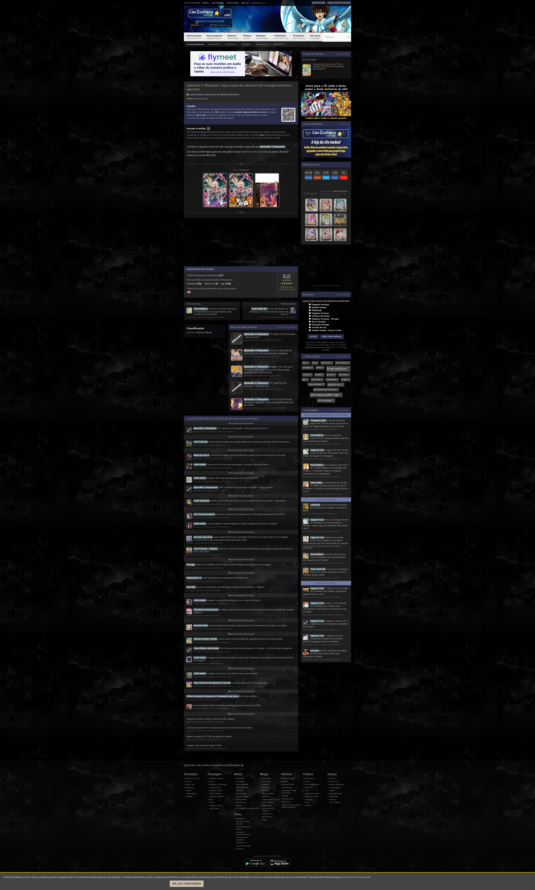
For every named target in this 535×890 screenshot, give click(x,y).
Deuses (212, 802)
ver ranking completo (340, 410)
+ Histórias (280, 36)
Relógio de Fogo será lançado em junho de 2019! (226, 478)
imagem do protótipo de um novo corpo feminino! (227, 600)
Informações (194, 36)
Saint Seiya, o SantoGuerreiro (243, 823)
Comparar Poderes (215, 805)
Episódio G (264, 784)
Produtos (299, 36)
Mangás (262, 36)
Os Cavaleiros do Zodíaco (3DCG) (247, 808)
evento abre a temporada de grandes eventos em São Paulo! (238, 639)
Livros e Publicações (311, 784)
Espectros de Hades (216, 796)
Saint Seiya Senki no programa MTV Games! (217, 577)
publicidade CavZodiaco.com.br (241, 78)
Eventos (187, 781)
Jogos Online (332, 796)
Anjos (210, 799)
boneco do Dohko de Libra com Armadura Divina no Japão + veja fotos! (240, 500)
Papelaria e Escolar (310, 796)
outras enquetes (342, 294)
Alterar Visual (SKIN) (192, 3)
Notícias (188, 790)
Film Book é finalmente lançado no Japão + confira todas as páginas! (243, 648)
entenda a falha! (221, 696)
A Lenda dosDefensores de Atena (243, 833)
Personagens (214, 36)
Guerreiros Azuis (215, 787)
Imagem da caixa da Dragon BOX (204, 745)
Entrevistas (188, 787)
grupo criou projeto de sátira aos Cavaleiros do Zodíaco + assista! (225, 587)
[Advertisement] (241, 240)
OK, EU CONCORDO (186, 883)
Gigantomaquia (287, 787)
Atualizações (256, 3)
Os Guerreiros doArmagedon (242, 839)
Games (306, 781)
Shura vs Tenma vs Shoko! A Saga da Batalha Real (291, 806)
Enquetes (189, 796)
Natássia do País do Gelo (270, 799)
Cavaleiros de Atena (215, 778)
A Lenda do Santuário (243, 846)
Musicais (284, 781)
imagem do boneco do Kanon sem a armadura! (225, 673)
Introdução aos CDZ (192, 778)
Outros (211, 781)
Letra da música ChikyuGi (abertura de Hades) (210, 719)
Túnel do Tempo (233, 3)
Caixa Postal (332, 781)
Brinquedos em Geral (311, 793)
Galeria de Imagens (334, 793)
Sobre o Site (189, 784)
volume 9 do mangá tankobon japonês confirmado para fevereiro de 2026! (269, 402)
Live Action (238, 849)
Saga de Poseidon (242, 796)
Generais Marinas (215, 793)
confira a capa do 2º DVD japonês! (230, 682)
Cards (306, 790)
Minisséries (265, 790)
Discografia (309, 799)
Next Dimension (267, 817)
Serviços (315, 36)
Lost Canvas (240, 781)
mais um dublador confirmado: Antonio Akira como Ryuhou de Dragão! (228, 564)
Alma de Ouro (240, 802)
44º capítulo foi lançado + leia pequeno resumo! (231, 428)
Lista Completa (214, 808)
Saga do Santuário (242, 784)
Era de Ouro (286, 802)
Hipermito (285, 796)
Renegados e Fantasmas (217, 784)
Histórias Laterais (287, 784)
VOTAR (313, 336)
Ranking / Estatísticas (335, 784)
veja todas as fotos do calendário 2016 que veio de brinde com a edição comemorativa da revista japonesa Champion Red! (241, 538)
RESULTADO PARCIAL (331, 336)
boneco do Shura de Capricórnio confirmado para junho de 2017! (239, 514)
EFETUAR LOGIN (318, 3)
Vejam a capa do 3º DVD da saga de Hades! (209, 736)
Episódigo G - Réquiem (287, 327)
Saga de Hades (240, 799)
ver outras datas (342, 54)
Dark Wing (265, 787)
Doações (205, 3)
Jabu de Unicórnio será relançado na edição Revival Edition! (231, 464)
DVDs (307, 802)
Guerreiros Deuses (215, 790)
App (243, 3)
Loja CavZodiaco (217, 3)
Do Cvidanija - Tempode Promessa (289, 792)
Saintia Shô (240, 790)
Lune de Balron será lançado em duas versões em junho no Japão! (235, 523)
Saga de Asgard (241, 793)
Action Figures (308, 778)
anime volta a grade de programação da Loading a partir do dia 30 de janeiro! (242, 441)
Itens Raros (308, 787)
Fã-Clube (331, 778)
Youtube (332, 790)
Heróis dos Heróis (288, 799)
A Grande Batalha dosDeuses (243, 828)
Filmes (247, 36)
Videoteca (332, 799)
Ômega (237, 805)
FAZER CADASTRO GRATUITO (339, 3)
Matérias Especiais (287, 778)
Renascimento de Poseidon (268, 810)
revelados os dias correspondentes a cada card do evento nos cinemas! (239, 455)
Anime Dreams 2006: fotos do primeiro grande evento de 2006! (227, 705)
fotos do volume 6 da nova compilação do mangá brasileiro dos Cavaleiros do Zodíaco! (215, 311)
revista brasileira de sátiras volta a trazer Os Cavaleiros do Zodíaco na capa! (240, 625)
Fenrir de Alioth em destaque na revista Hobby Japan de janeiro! (269, 311)
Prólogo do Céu (241, 843)
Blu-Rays (308, 805)
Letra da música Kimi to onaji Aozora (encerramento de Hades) (219, 727)
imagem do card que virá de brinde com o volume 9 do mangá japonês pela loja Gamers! (268, 369)
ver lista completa (342, 356)
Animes (232, 36)
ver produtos (344, 124)
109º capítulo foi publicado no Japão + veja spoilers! (233, 487)
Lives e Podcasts (335, 802)
